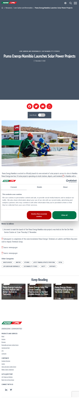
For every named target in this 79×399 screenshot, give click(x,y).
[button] (70, 3)
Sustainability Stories (51, 51)
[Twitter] (36, 106)
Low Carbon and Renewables (30, 51)
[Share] (49, 106)
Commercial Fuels (6, 348)
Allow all (64, 215)
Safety (43, 266)
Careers (3, 364)
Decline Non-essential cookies (39, 215)
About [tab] (65, 187)
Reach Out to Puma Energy (8, 380)
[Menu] (75, 3)
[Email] (43, 106)
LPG (2, 351)
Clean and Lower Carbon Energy (9, 367)
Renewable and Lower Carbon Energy (10, 345)
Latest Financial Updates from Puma (44, 262)
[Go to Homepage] (2, 8)
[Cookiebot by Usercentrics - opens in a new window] (68, 181)
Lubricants (4, 354)
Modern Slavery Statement (8, 369)
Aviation (18, 262)
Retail (60, 262)
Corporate (52, 266)
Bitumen (26, 262)
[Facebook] (29, 106)
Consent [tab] (14, 187)
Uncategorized (7, 262)
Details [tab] (39, 187)
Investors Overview (6, 361)
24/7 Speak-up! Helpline (7, 377)
